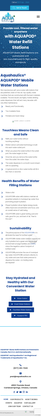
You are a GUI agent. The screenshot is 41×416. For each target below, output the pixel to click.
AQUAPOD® (29, 233)
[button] (19, 8)
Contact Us (28, 406)
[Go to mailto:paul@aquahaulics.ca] (20, 375)
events (33, 244)
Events (9, 403)
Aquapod (18, 403)
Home (6, 399)
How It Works (31, 399)
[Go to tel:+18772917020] (20, 366)
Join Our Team (14, 406)
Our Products (16, 399)
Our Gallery (29, 403)
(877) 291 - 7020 (20, 2)
